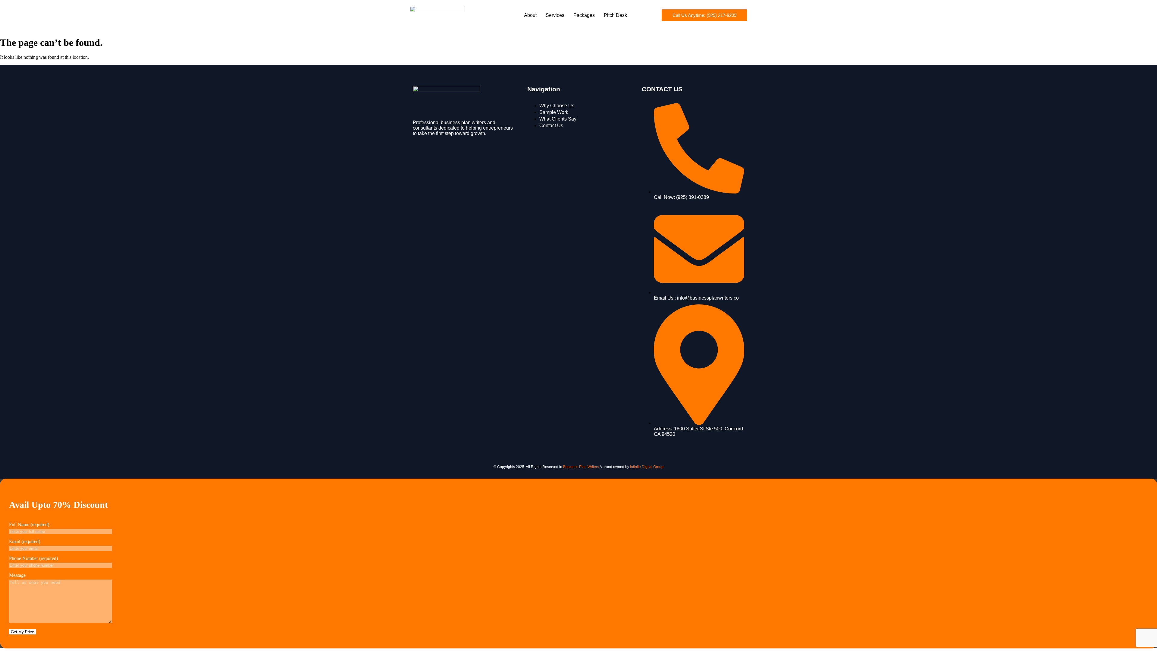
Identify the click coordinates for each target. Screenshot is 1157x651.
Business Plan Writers (581, 467)
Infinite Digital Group (646, 467)
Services (555, 15)
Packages (584, 15)
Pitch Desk (615, 15)
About (530, 15)
